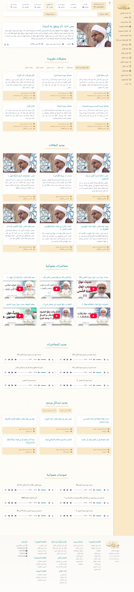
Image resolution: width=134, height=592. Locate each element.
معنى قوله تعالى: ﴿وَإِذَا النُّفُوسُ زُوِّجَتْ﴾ (21, 226)
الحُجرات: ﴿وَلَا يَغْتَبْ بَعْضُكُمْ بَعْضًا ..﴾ (95, 304)
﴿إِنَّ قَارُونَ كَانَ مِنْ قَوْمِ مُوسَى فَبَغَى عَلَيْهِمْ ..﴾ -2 (54, 277)
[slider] (78, 360)
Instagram (21, 548)
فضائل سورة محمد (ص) (63, 75)
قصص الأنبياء (63, 564)
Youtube (22, 551)
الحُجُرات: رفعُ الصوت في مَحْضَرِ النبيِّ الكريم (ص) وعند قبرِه (50, 304)
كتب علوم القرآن (41, 548)
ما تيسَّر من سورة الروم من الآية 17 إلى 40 (29, 511)
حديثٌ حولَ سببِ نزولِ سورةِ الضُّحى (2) (29, 354)
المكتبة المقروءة (124, 26)
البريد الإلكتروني (21, 545)
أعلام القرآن (125, 49)
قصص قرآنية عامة (61, 567)
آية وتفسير (63, 574)
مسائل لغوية (79, 559)
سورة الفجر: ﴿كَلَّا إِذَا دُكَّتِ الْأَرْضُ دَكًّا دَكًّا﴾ (29, 485)
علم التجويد (125, 79)
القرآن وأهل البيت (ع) (122, 40)
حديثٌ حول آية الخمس (29, 380)
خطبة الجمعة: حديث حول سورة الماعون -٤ (19, 304)
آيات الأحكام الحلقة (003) (29, 498)
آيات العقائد (63, 577)
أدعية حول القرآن (62, 553)
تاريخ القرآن (125, 44)
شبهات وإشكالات (78, 551)
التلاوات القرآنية (42, 561)
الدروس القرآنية (42, 567)
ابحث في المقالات (96, 548)
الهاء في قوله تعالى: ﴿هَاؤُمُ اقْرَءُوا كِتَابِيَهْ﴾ (20, 419)
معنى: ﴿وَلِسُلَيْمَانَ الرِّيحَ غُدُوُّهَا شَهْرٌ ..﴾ (21, 176)
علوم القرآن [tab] (70, 67)
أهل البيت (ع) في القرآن (60, 545)
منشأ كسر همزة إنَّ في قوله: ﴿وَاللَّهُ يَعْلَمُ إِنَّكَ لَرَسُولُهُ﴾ (21, 441)
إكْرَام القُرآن (31, 106)
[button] (5, 45)
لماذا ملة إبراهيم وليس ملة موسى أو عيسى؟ (29, 14)
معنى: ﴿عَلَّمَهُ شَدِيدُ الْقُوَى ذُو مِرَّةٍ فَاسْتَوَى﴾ (97, 177)
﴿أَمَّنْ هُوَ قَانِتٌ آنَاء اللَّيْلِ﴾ (26, 75)
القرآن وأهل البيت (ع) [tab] (82, 67)
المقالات (126, 17)
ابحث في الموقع (96, 545)
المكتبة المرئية (124, 35)
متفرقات (80, 564)
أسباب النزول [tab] (50, 67)
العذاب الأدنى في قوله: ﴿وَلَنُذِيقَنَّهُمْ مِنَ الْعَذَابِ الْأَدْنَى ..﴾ (58, 228)
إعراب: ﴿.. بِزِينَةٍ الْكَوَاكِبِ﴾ (62, 176)
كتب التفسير (42, 545)
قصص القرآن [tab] (39, 67)
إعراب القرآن (125, 57)
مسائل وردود (125, 22)
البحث (127, 84)
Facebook (22, 556)
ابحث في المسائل (48, 410)
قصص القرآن (125, 53)
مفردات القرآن (125, 62)
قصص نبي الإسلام (61, 561)
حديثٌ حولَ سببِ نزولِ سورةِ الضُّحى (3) (84, 354)
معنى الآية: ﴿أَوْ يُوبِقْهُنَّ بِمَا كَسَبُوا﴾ (58, 26)
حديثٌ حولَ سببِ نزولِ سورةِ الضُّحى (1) (93, 277)
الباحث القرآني (124, 13)
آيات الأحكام (63, 580)
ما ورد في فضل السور (60, 551)
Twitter (22, 553)
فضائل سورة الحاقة (64, 106)
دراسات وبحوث (42, 551)
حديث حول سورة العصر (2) (84, 485)
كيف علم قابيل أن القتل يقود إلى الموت (95, 439)
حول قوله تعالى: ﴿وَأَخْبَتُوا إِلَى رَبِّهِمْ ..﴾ (21, 277)
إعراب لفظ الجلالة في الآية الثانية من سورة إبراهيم (96, 420)
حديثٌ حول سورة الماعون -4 (84, 511)
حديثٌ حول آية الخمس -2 (84, 380)
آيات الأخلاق (63, 582)
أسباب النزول (125, 75)
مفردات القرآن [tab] (29, 67)
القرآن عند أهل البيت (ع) (60, 548)
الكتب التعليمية (42, 553)
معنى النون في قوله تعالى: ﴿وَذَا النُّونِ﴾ (58, 419)
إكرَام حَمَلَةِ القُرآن (102, 75)
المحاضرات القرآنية (41, 564)
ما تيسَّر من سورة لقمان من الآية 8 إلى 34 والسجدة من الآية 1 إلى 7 (84, 498)
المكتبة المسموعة (123, 31)
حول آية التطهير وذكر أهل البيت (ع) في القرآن (29, 367)
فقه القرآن (80, 553)
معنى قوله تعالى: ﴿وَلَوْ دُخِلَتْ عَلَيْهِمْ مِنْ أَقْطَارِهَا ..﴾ (94, 228)
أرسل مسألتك (64, 410)
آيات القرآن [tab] (60, 67)
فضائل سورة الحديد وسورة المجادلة (95, 106)
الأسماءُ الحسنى (91, 14)
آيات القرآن (125, 66)
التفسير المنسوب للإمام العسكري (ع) (59, 439)
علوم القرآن (125, 71)
